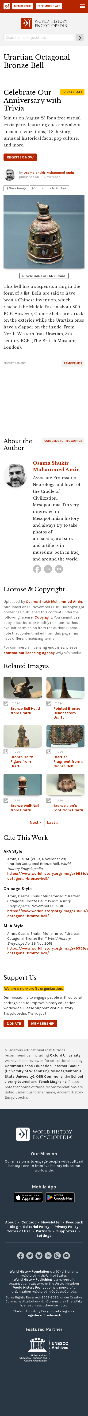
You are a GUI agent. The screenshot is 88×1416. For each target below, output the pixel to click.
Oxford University (65, 1055)
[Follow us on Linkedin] (49, 1258)
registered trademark (44, 1315)
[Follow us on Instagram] (58, 1258)
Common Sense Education (28, 1066)
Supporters (66, 1231)
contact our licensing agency (29, 653)
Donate (14, 1023)
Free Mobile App (49, 6)
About (10, 1222)
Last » (53, 822)
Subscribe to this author (63, 440)
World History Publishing (33, 1280)
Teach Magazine (52, 1081)
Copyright (43, 617)
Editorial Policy (36, 1226)
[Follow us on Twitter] (30, 1258)
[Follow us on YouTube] (67, 1258)
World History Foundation (29, 1272)
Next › (35, 822)
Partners (43, 1231)
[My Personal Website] (59, 569)
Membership (22, 6)
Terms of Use (19, 1231)
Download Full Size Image (44, 276)
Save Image (15, 188)
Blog (14, 1226)
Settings (44, 1235)
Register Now (20, 157)
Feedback (74, 1222)
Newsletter (51, 1222)
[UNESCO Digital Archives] (44, 1349)
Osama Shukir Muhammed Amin (48, 173)
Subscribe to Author (48, 188)
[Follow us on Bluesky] (39, 1258)
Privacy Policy (66, 1226)
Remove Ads (73, 363)
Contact (28, 1222)
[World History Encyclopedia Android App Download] (60, 1197)
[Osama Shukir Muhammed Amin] (37, 569)
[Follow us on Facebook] (21, 1258)
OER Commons (49, 1076)
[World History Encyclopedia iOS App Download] (28, 1197)
